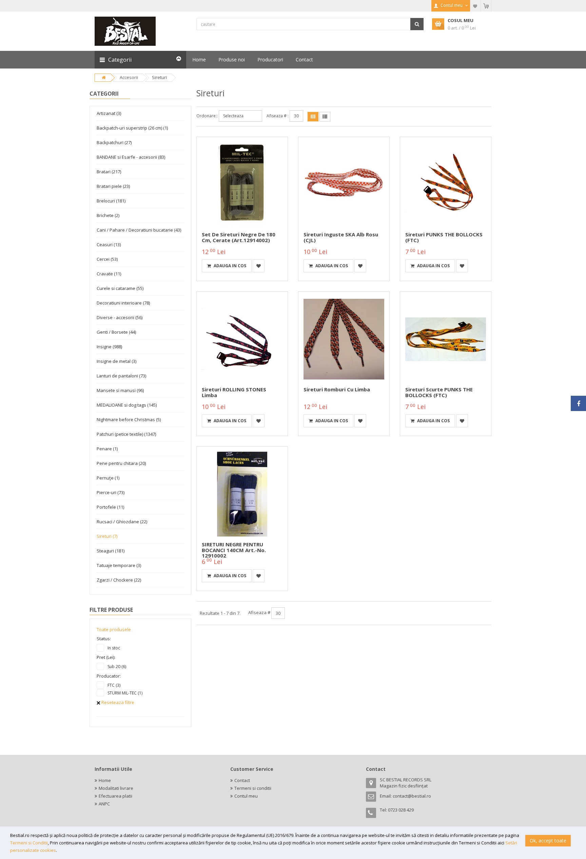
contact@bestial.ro (412, 796)
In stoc (114, 648)
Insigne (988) (109, 347)
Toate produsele (114, 629)
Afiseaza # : (278, 116)
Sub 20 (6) (117, 666)
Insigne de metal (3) (116, 361)
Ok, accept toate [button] (548, 840)
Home (105, 780)
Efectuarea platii (115, 796)
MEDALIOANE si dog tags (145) (127, 405)
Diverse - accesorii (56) (119, 317)
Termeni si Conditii (29, 843)
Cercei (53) (107, 259)
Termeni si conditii (252, 788)
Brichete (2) (108, 215)
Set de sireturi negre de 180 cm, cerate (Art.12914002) (238, 237)
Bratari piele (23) (113, 186)
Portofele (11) (110, 507)
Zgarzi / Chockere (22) (119, 580)
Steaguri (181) (110, 551)
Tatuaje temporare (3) (119, 565)
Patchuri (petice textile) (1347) (126, 434)
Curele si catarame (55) (120, 288)
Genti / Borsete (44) (116, 332)
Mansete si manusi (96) (120, 390)
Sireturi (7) (107, 536)
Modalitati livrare (116, 788)
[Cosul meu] (486, 6)
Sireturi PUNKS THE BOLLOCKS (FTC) (444, 237)
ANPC (104, 804)
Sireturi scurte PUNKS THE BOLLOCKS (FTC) (439, 392)
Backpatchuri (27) (114, 142)
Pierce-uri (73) (110, 492)
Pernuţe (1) (108, 478)
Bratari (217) (109, 172)
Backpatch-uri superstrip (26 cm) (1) (132, 128)
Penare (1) (107, 449)
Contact (242, 780)
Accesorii (129, 77)
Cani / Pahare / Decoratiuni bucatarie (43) (139, 230)
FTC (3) (114, 685)
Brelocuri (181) (111, 201)
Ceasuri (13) (109, 244)
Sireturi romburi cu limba (337, 389)
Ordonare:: (207, 116)
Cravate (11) (109, 274)
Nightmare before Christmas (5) (129, 419)
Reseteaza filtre (117, 702)
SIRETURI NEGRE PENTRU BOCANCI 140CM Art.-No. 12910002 (234, 550)
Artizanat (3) (109, 113)
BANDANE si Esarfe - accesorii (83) (131, 157)
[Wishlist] (475, 6)
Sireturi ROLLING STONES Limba (234, 392)
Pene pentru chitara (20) (121, 463)
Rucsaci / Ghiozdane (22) (122, 522)
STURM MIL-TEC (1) (125, 693)
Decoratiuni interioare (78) (123, 303)
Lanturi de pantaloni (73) (121, 376)
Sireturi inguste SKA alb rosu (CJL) (341, 237)
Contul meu (246, 796)
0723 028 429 (401, 810)
